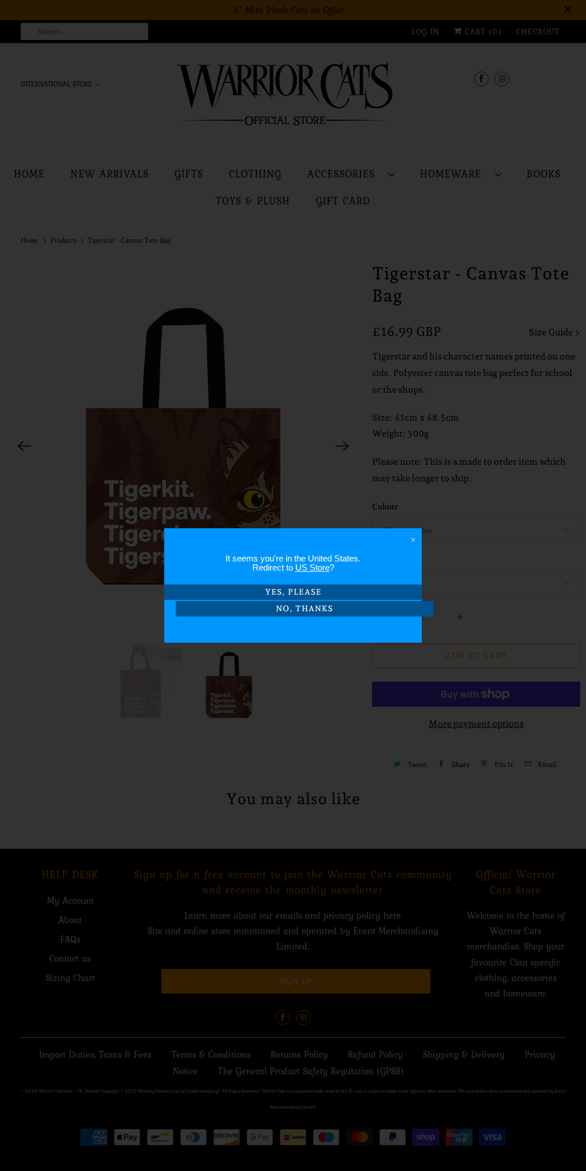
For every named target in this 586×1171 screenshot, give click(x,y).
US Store (312, 567)
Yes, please (293, 591)
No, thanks (304, 608)
